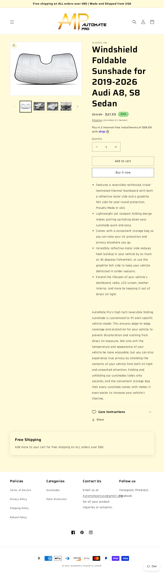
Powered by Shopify (92, 566)
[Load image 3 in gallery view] (52, 107)
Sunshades (53, 490)
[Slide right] (77, 106)
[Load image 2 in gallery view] (39, 107)
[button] (12, 22)
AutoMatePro (76, 566)
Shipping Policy (19, 508)
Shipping (97, 120)
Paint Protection (56, 499)
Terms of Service (20, 490)
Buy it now (123, 172)
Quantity (97, 139)
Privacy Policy (18, 499)
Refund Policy (18, 517)
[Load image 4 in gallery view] (66, 107)
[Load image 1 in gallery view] (25, 107)
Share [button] (100, 420)
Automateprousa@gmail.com (103, 496)
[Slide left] (14, 106)
